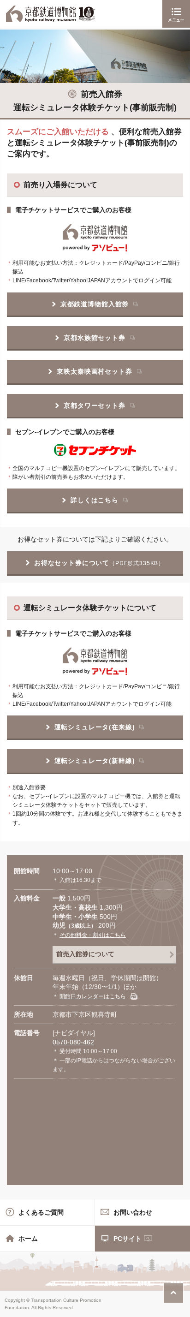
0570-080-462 (73, 1042)
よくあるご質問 (41, 1212)
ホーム (28, 1238)
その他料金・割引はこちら (92, 935)
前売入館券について (85, 954)
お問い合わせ (132, 1212)
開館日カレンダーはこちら (92, 996)
